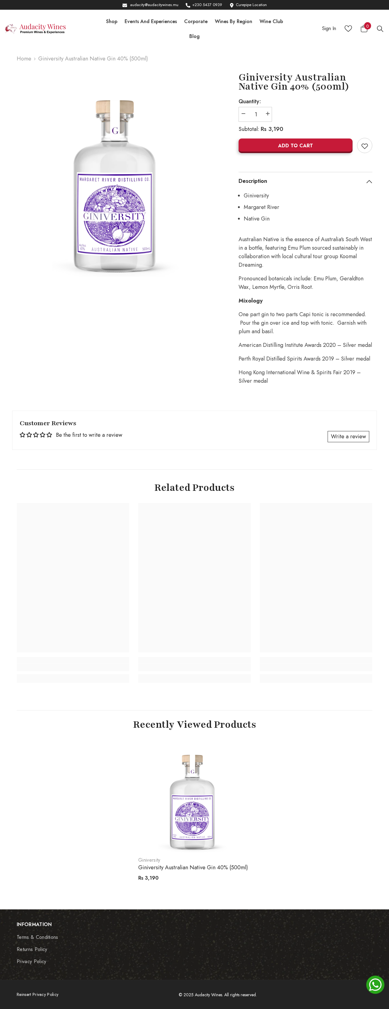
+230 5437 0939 (207, 5)
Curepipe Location (251, 5)
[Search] (380, 29)
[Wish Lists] (348, 28)
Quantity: (250, 101)
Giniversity (149, 860)
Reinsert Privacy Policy (37, 994)
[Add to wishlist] (364, 145)
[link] (73, 667)
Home (24, 59)
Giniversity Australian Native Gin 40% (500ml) (193, 867)
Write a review (348, 436)
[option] (119, 175)
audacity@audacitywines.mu (154, 5)
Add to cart (295, 145)
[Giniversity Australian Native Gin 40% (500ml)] (194, 796)
